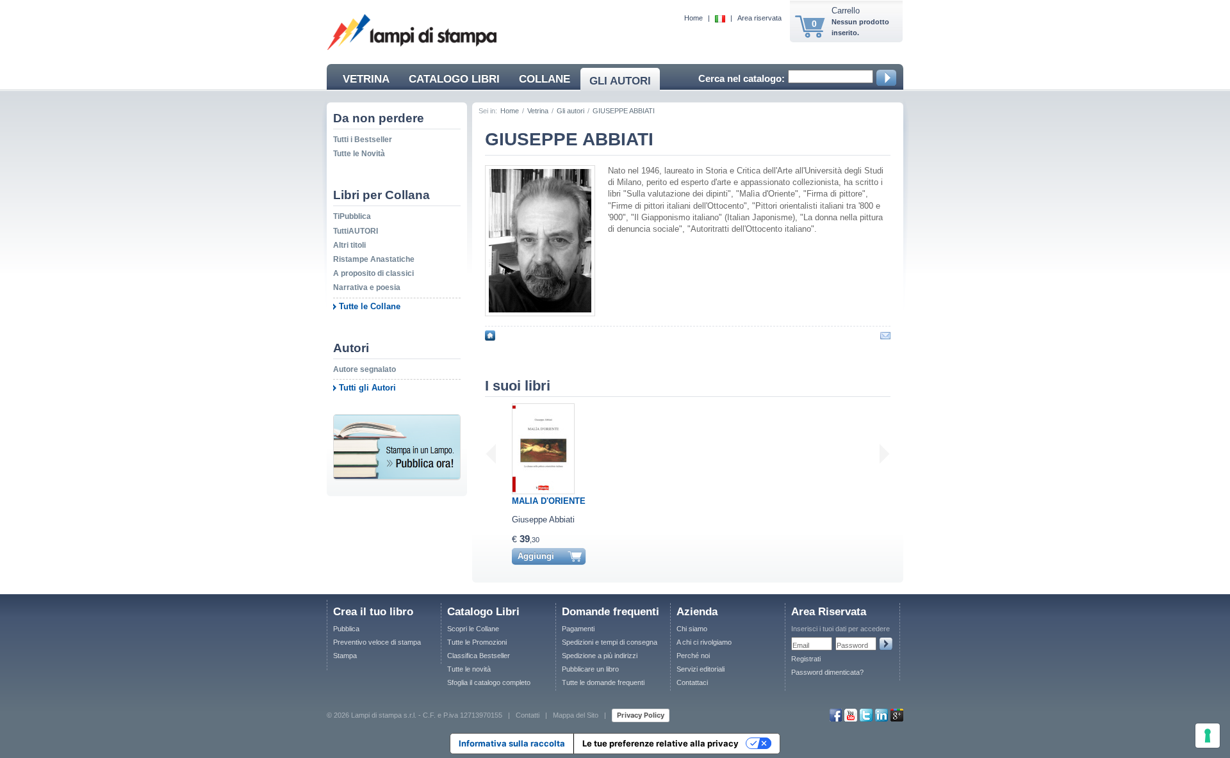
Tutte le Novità (359, 153)
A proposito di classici (373, 273)
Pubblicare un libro (590, 669)
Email (800, 645)
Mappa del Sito (575, 714)
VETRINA (366, 79)
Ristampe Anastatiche (373, 259)
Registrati (806, 659)
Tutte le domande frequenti (603, 682)
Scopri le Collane (473, 629)
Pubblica (346, 629)
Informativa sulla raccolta (512, 743)
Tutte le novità (469, 669)
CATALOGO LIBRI (454, 79)
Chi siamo (691, 629)
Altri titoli (349, 245)
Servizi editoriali (700, 669)
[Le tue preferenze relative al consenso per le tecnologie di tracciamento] (1207, 735)
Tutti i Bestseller (362, 139)
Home (693, 18)
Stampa (345, 655)
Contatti (527, 714)
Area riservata (759, 18)
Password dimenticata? (827, 672)
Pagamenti (578, 629)
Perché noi (693, 655)
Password (852, 645)
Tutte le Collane (369, 306)
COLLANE (544, 79)
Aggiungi (536, 556)
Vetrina (537, 111)
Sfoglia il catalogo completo (488, 682)
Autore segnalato (364, 369)
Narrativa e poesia (366, 287)
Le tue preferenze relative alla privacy (660, 743)
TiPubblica (352, 216)
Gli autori (570, 111)
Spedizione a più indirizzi (599, 655)
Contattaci (692, 682)
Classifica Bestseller (478, 655)
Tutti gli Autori (367, 387)
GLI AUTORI (620, 81)
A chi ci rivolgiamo (704, 642)
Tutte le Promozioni (477, 642)
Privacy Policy (640, 715)
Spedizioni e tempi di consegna (609, 642)
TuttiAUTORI (355, 231)
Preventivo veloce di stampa (377, 642)
